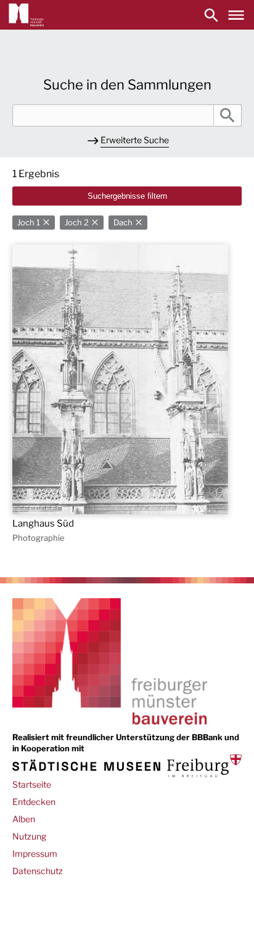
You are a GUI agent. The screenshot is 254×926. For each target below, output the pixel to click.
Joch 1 (28, 222)
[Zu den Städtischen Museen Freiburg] (127, 765)
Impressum (34, 853)
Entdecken (33, 801)
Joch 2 (77, 222)
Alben (23, 819)
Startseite (31, 784)
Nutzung (29, 836)
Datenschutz (37, 871)
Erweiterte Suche (134, 140)
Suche (227, 115)
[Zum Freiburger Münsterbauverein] (26, 15)
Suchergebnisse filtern (127, 196)
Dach (123, 222)
